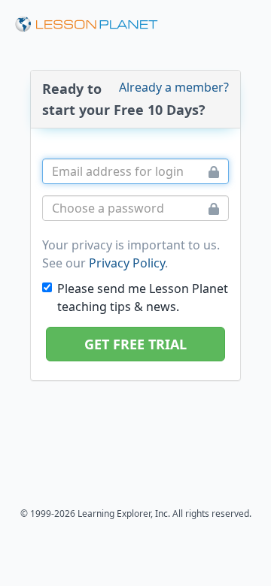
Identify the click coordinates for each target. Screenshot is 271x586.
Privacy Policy (127, 263)
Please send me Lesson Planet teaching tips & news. (142, 297)
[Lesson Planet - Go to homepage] (86, 24)
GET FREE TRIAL (135, 344)
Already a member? (174, 87)
